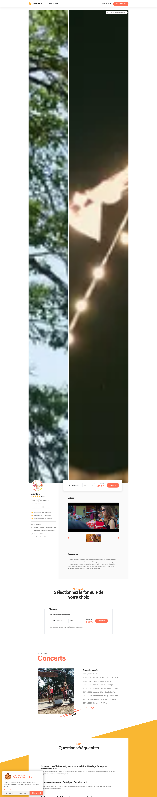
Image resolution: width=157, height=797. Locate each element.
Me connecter (120, 4)
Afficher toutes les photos (117, 12)
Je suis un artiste (106, 3)
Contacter (113, 485)
